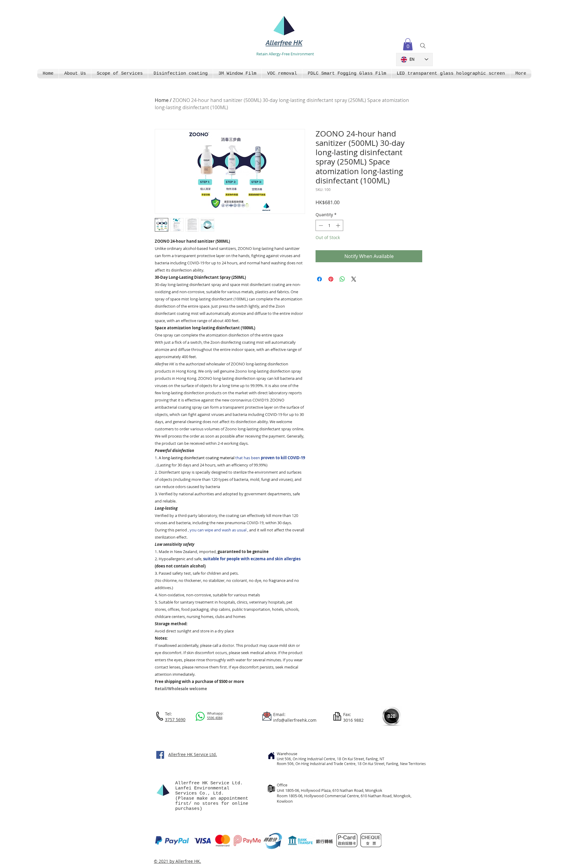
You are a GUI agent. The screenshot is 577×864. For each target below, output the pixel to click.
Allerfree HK (284, 43)
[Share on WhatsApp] (342, 279)
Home (162, 100)
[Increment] (338, 225)
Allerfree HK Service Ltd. (192, 754)
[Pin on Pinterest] (330, 279)
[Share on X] (353, 279)
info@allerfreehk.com (294, 720)
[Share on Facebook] (319, 279)
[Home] (271, 756)
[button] (408, 44)
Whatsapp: (215, 713)
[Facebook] (160, 755)
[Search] (423, 45)
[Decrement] (320, 225)
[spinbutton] (329, 225)
